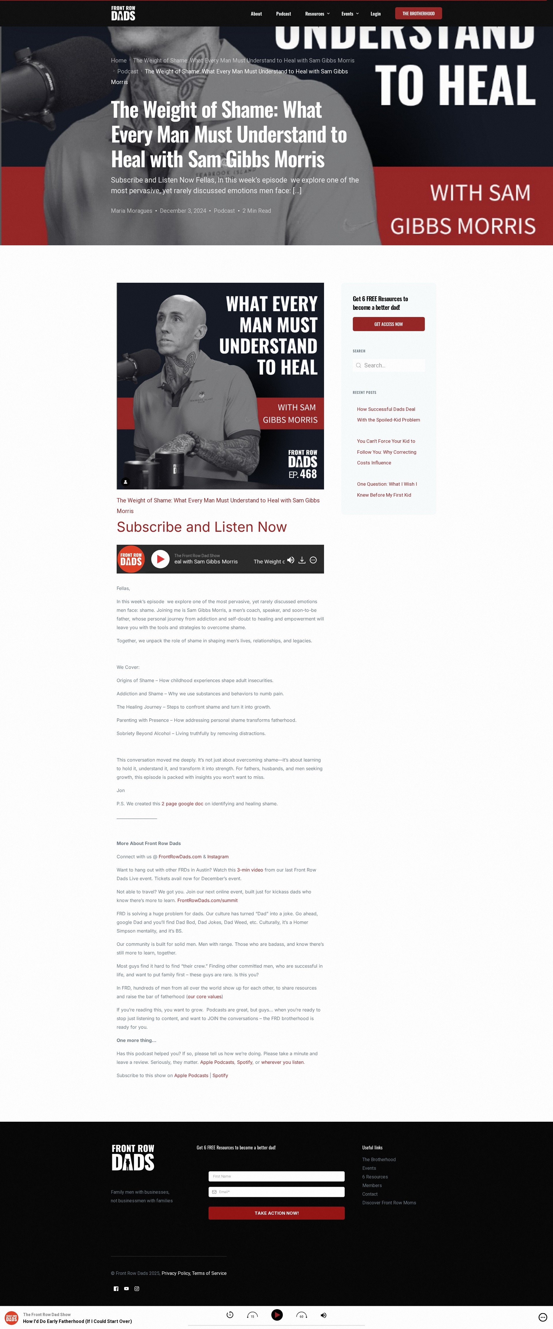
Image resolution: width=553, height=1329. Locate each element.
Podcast (224, 210)
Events (369, 1168)
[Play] (161, 559)
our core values (204, 996)
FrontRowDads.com (180, 856)
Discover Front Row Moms (389, 1202)
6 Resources (375, 1177)
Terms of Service (209, 1273)
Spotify (244, 1062)
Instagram (218, 856)
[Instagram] (137, 1288)
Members (372, 1185)
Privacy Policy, (177, 1273)
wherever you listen (282, 1062)
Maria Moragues (131, 210)
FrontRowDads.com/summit (208, 900)
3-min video (250, 870)
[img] (313, 560)
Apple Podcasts (217, 1062)
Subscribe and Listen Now (202, 526)
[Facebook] (116, 1288)
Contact (370, 1194)
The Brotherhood (379, 1159)
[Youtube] (126, 1288)
